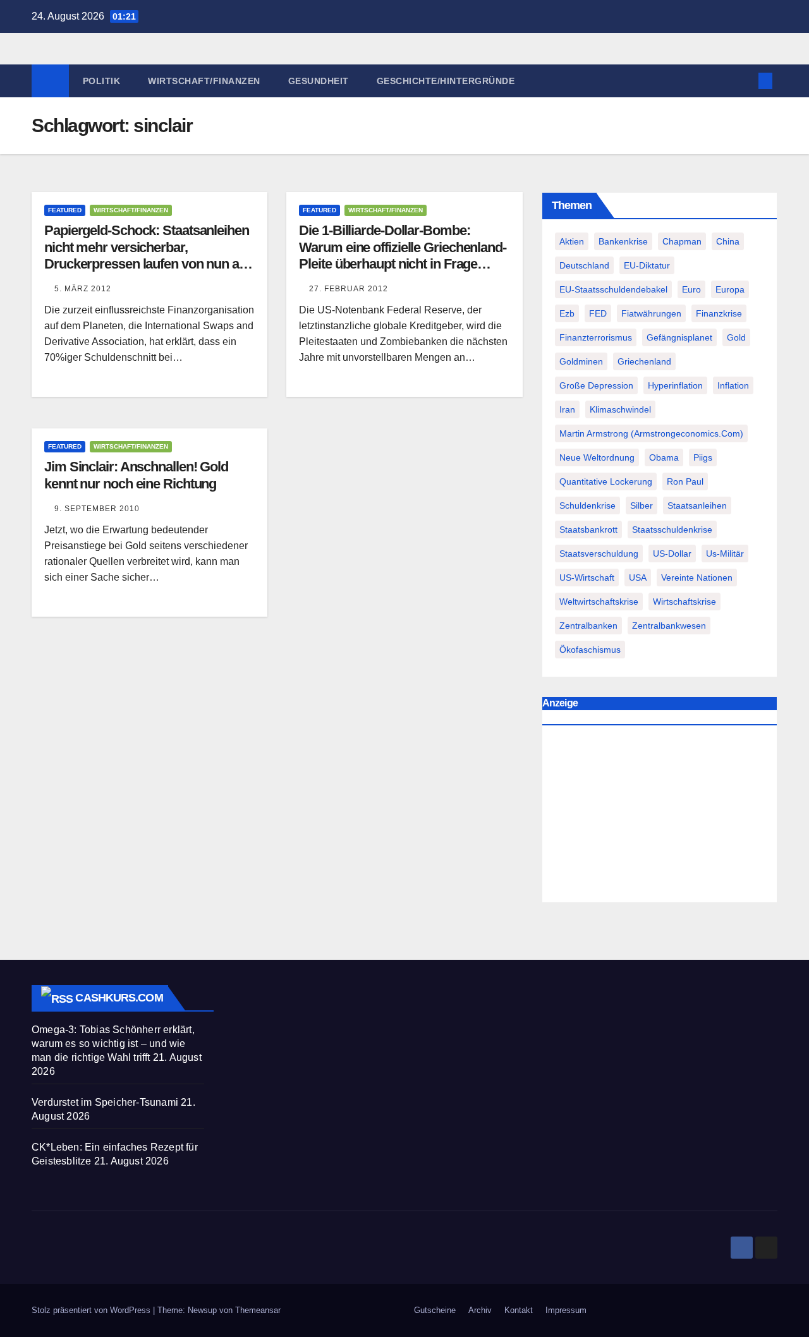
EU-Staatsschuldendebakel (613, 289)
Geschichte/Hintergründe (446, 81)
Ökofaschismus (590, 649)
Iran (567, 409)
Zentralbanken (588, 625)
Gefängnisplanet (679, 337)
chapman (682, 241)
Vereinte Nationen (697, 577)
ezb (567, 313)
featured (65, 210)
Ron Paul (685, 481)
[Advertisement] (659, 817)
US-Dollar (672, 553)
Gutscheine (435, 1310)
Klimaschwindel (620, 409)
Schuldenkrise (587, 505)
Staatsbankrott (588, 529)
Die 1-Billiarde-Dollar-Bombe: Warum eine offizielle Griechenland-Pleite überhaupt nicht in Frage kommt (402, 255)
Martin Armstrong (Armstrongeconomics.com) (651, 433)
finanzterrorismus (595, 337)
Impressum (566, 1310)
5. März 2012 (82, 288)
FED (598, 313)
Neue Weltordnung (597, 457)
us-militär (725, 553)
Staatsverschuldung (598, 553)
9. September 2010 (97, 508)
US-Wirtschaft (586, 577)
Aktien (571, 241)
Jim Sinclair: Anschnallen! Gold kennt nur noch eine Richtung (136, 475)
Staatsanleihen (697, 505)
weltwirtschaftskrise (598, 601)
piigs (702, 457)
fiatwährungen (651, 313)
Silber (641, 505)
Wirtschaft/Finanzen (204, 81)
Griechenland (644, 361)
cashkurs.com (118, 997)
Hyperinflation (675, 385)
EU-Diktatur (647, 265)
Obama (664, 457)
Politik (102, 81)
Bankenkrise (623, 241)
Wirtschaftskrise (684, 601)
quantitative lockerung (605, 481)
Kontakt (518, 1310)
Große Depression (596, 385)
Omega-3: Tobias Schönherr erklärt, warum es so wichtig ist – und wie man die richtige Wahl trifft (113, 1043)
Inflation (733, 385)
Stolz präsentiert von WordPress (92, 1310)
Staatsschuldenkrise (672, 529)
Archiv (480, 1310)
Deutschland (584, 265)
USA (638, 577)
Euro (691, 289)
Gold (736, 337)
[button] (744, 80)
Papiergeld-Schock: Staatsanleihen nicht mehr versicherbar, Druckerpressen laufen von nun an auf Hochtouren (146, 255)
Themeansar (258, 1310)
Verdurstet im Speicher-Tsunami (105, 1102)
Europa (730, 289)
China (727, 241)
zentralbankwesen (669, 625)
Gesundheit (318, 81)
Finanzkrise (719, 313)
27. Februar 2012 (348, 288)
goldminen (581, 361)
